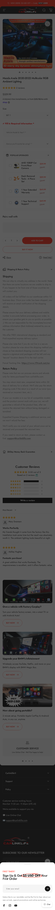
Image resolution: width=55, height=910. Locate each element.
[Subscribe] (47, 888)
